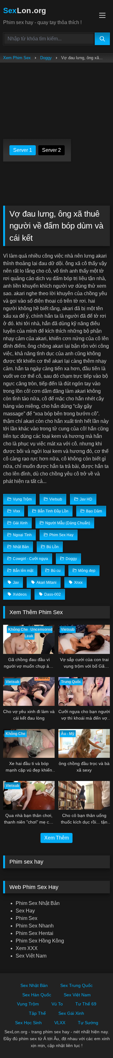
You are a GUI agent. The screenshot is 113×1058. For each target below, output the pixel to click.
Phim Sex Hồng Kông (40, 940)
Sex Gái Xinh (71, 1013)
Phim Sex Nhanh (35, 925)
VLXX (59, 1022)
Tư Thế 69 (85, 1003)
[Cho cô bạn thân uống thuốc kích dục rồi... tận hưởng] (84, 795)
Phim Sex (26, 918)
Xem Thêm (56, 837)
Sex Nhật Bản (34, 985)
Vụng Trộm (28, 1003)
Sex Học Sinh (28, 1022)
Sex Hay (25, 910)
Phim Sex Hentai (34, 933)
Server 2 (51, 150)
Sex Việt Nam (31, 955)
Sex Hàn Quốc (36, 994)
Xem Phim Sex (17, 57)
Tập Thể (37, 1013)
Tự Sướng (88, 1022)
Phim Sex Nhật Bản (38, 903)
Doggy (46, 57)
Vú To (57, 1003)
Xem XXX (27, 948)
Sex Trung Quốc (76, 985)
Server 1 (22, 150)
